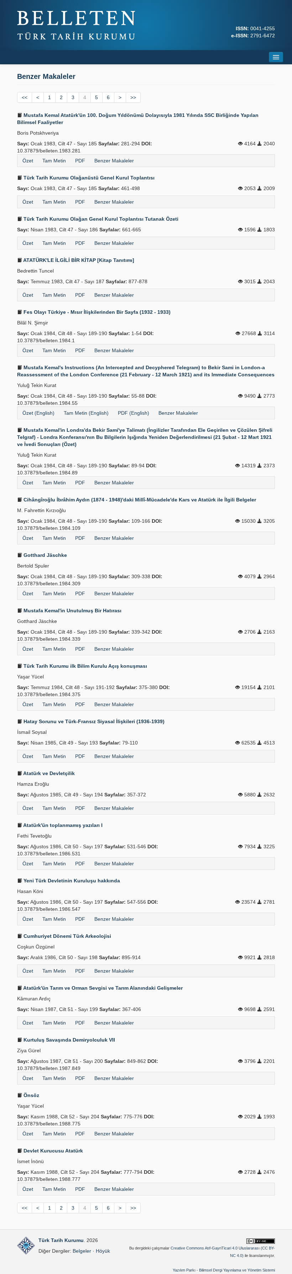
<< (24, 97)
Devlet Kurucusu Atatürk (52, 1151)
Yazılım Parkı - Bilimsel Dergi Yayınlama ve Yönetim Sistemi (224, 1270)
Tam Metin (54, 160)
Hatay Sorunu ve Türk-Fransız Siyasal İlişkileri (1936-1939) (93, 721)
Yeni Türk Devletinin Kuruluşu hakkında (71, 880)
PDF (80, 160)
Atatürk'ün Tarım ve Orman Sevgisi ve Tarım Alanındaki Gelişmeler (102, 988)
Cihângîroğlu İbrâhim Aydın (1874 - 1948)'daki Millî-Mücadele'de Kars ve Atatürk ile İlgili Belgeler (139, 499)
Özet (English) (38, 413)
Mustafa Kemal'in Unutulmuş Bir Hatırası (71, 610)
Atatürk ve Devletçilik (48, 773)
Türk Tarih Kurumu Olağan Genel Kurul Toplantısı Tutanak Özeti (100, 219)
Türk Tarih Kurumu (61, 1240)
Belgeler (82, 1251)
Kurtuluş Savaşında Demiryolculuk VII (68, 1040)
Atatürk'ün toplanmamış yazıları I (62, 825)
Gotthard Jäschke (44, 555)
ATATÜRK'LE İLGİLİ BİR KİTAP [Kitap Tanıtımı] (78, 260)
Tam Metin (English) (86, 413)
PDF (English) (133, 413)
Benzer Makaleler (114, 160)
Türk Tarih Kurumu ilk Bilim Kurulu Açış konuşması (84, 666)
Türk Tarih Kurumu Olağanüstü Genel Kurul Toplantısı (88, 178)
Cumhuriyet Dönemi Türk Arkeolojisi (66, 936)
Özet (27, 160)
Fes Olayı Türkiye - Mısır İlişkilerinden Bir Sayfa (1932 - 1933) (96, 312)
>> (133, 97)
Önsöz (30, 1095)
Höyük (103, 1251)
